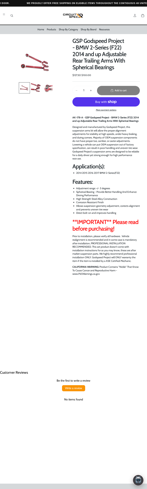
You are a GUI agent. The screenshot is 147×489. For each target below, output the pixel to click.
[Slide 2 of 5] (36, 88)
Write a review (73, 388)
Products (51, 29)
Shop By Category (68, 29)
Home (40, 29)
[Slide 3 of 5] (48, 88)
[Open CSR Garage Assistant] (138, 480)
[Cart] (143, 16)
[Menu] (4, 14)
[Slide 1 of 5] (24, 88)
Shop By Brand (88, 29)
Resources (104, 29)
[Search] (12, 16)
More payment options (106, 110)
